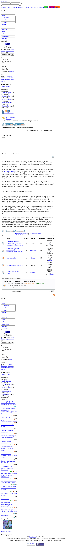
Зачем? (12, 49)
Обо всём (8, 119)
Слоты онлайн (11, 258)
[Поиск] (1, 5)
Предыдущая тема (21, 234)
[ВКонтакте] (3, 111)
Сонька (33, 258)
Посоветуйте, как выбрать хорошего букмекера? (7, 468)
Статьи (36, 7)
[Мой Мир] (8, 111)
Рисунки (52, 7)
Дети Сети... (32, 537)
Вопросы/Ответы (6, 33)
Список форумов (9, 117)
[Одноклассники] (6, 111)
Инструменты (34, 130)
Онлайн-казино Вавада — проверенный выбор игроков (8, 487)
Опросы (3, 34)
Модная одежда (6, 515)
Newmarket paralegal (10, 171)
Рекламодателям (5, 36)
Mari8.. (11, 71)
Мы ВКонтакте (8, 113)
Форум (15, 7)
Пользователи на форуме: (7, 278)
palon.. (4, 102)
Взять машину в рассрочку (6, 442)
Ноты (46, 7)
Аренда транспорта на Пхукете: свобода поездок (9, 510)
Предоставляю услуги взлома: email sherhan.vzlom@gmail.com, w (14, 250)
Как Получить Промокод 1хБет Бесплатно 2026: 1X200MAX (9, 475)
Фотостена (4, 29)
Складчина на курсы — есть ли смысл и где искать (8, 448)
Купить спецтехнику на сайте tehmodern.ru (8, 436)
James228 (51, 260)
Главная (3, 7)
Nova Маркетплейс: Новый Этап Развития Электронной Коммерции (14, 243)
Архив (5, 22)
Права (18, 278)
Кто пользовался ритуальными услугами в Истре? (9, 455)
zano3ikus (33, 250)
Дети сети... (5, 1)
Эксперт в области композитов (7, 431)
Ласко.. (4, 106)
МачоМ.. (4, 96)
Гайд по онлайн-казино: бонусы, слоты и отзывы (9, 481)
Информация (5, 40)
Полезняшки (29, 7)
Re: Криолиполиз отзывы (14, 265)
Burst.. (3, 92)
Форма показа (48, 130)
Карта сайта (4, 38)
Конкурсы (21, 7)
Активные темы (7, 20)
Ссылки (41, 7)
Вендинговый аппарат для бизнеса (8, 461)
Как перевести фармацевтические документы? (7, 504)
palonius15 (33, 272)
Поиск (11, 278)
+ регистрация (5, 86)
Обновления (6, 17)
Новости (9, 7)
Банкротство (5, 499)
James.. (4, 99)
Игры (57, 7)
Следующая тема (35, 234)
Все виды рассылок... (7, 51)
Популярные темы (8, 18)
